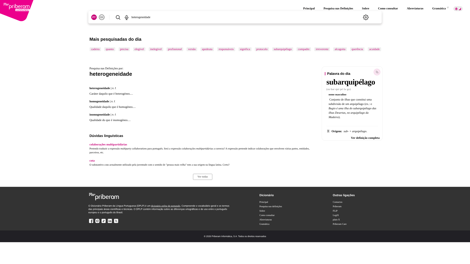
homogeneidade (99, 101)
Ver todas (203, 176)
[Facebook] (91, 222)
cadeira (95, 49)
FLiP (335, 210)
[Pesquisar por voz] (126, 17)
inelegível (156, 49)
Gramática (439, 8)
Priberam (337, 206)
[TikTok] (103, 222)
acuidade (374, 49)
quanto (110, 49)
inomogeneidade (99, 114)
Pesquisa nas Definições (338, 8)
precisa (124, 49)
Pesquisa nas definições (270, 206)
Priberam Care (339, 224)
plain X (336, 219)
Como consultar (388, 8)
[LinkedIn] (110, 222)
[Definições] (366, 17)
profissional (175, 49)
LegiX (336, 215)
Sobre (365, 8)
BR (101, 17)
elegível (139, 49)
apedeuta (207, 49)
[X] (116, 222)
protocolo (261, 49)
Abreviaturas (415, 8)
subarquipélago (283, 49)
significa (245, 49)
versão (192, 49)
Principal (309, 8)
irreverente (322, 49)
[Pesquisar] (118, 17)
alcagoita (340, 49)
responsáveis (226, 49)
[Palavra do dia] (377, 72)
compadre (304, 49)
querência (357, 49)
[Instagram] (97, 222)
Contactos (337, 202)
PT (94, 17)
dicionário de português (165, 205)
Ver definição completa (365, 138)
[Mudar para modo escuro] (458, 8)
